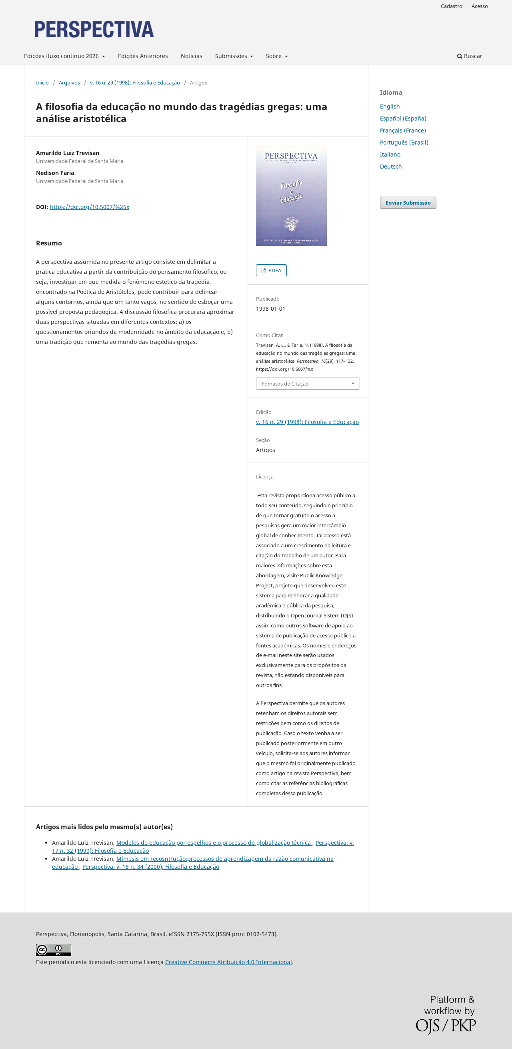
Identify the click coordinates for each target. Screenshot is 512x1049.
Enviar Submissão (408, 202)
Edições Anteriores (143, 56)
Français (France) (403, 130)
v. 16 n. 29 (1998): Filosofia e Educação (135, 82)
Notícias (191, 56)
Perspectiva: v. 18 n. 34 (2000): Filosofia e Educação (150, 866)
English (390, 106)
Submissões (232, 56)
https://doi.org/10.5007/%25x (89, 207)
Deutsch (391, 166)
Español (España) (403, 118)
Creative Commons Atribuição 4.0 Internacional (228, 962)
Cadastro (451, 6)
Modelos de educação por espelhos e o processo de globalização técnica (214, 842)
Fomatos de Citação (285, 383)
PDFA (274, 270)
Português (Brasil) (404, 142)
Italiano (390, 154)
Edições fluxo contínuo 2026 (62, 56)
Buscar (472, 56)
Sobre (274, 56)
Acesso (480, 6)
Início (42, 82)
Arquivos (69, 82)
